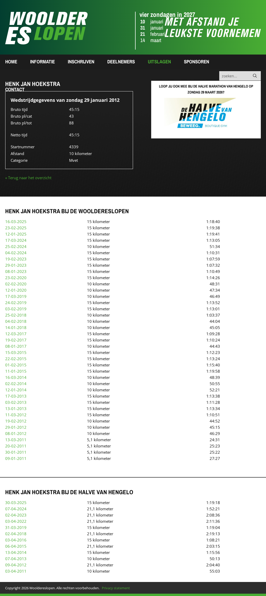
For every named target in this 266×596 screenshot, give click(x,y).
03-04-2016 (15, 540)
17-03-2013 (15, 396)
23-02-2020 (15, 277)
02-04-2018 (15, 533)
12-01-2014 (15, 389)
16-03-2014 (15, 377)
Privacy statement (116, 588)
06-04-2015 (15, 546)
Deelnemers (121, 61)
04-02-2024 (15, 252)
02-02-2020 (15, 283)
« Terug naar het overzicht (28, 177)
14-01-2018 (15, 327)
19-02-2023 (15, 259)
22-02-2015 (15, 358)
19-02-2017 (15, 340)
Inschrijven (81, 61)
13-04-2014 (15, 552)
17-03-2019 (15, 296)
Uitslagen (159, 61)
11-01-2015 (15, 371)
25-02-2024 (15, 246)
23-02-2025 (15, 227)
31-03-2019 (15, 527)
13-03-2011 (15, 439)
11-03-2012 (15, 414)
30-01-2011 (15, 452)
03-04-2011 (15, 571)
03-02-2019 (15, 308)
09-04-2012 (15, 564)
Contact (15, 89)
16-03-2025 (15, 221)
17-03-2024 (15, 240)
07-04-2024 (15, 508)
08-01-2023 (15, 271)
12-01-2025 (15, 234)
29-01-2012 (15, 427)
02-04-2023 (15, 515)
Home (11, 61)
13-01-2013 (15, 408)
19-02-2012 (15, 421)
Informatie (42, 61)
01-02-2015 (15, 364)
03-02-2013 (15, 402)
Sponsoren (196, 61)
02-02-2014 (15, 383)
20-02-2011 (15, 445)
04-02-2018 (15, 321)
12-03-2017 (15, 333)
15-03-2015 (15, 352)
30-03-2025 (15, 502)
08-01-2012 (15, 433)
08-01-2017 (15, 346)
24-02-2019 (15, 302)
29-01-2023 (15, 265)
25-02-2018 (15, 315)
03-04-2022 (15, 521)
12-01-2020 (15, 290)
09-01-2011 (15, 458)
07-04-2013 (15, 558)
